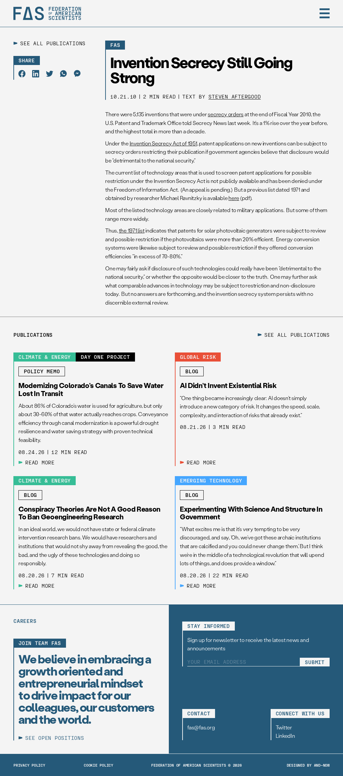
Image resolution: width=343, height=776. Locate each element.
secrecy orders (226, 114)
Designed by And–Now (308, 765)
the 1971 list (132, 230)
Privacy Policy (29, 765)
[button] (325, 13)
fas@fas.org (201, 727)
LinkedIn (285, 735)
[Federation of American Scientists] (47, 13)
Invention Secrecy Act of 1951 (163, 143)
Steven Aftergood (234, 96)
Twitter (284, 727)
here (233, 197)
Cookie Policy (98, 765)
